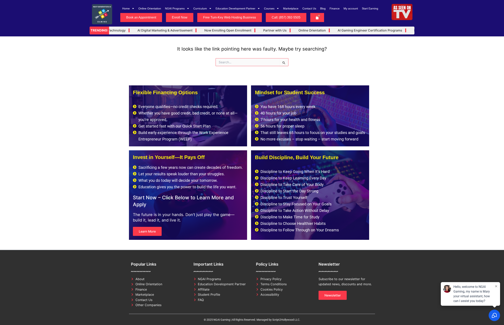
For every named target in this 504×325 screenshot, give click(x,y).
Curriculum (200, 8)
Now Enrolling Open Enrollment (220, 30)
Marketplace (290, 8)
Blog (323, 8)
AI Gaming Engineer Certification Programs (362, 30)
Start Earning (370, 8)
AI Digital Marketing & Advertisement (157, 30)
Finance (335, 8)
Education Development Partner (235, 8)
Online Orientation (149, 8)
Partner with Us (267, 30)
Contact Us (309, 8)
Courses (269, 8)
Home (126, 8)
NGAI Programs (175, 8)
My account (351, 8)
